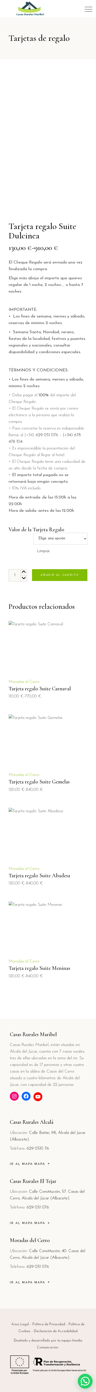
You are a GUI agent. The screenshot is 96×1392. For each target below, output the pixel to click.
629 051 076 (47, 435)
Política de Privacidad (48, 1324)
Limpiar (43, 551)
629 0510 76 (38, 1148)
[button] (85, 1381)
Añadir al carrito (60, 575)
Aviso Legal (20, 1324)
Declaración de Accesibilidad (56, 1331)
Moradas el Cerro (24, 682)
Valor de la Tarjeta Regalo (36, 529)
